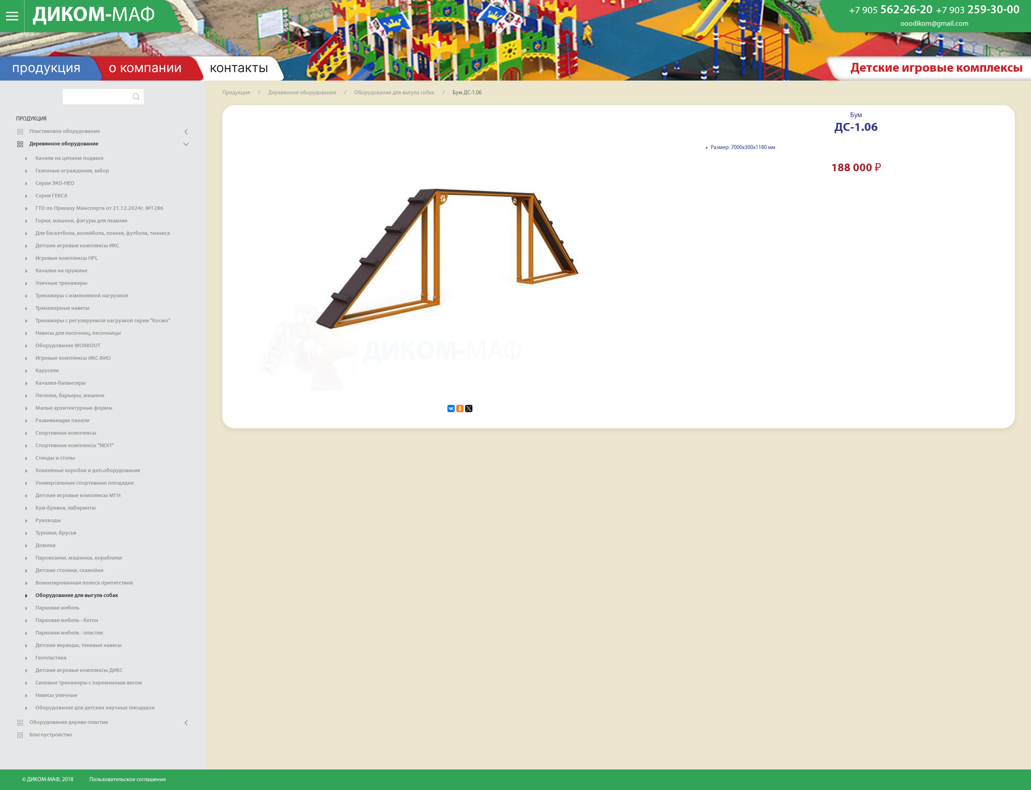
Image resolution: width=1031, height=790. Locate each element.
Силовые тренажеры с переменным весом (88, 683)
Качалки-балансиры (60, 383)
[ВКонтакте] (451, 408)
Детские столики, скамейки (69, 571)
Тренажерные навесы (61, 308)
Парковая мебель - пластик (68, 633)
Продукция (46, 67)
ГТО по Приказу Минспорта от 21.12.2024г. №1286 (99, 208)
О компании (145, 67)
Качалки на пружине (60, 271)
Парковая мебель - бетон (66, 621)
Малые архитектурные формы (73, 408)
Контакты (239, 67)
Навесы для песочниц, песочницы (77, 333)
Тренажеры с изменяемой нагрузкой (81, 296)
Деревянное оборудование (63, 144)
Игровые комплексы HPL (66, 258)
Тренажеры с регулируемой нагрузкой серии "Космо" (102, 321)
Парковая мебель (56, 608)
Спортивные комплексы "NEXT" (74, 446)
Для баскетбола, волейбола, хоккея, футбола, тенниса (102, 233)
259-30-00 (978, 10)
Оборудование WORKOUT (67, 346)
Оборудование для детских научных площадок (94, 708)
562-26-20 (891, 10)
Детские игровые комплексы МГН (77, 496)
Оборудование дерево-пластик (68, 723)
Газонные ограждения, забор (71, 171)
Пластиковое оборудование (64, 132)
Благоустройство (50, 735)
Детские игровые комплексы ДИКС (78, 671)
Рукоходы (47, 521)
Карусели (46, 371)
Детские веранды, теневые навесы (78, 646)
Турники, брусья (55, 533)
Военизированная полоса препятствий (83, 583)
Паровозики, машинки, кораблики (78, 558)
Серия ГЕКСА (51, 196)
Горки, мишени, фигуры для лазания (80, 221)
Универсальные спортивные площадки (84, 483)
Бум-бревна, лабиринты (65, 508)
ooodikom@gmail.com (935, 24)
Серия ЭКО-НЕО (54, 183)
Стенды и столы (54, 458)
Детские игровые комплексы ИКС (76, 246)
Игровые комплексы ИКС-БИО (72, 358)
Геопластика (50, 658)
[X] (468, 408)
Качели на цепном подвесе (69, 159)
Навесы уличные (55, 696)
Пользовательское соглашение (127, 780)
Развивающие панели (61, 421)
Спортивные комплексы (65, 433)
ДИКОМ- (94, 16)
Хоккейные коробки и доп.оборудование (87, 471)
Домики (45, 546)
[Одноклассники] (460, 408)
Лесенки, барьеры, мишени (69, 396)
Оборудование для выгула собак (76, 596)
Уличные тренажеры (60, 283)
